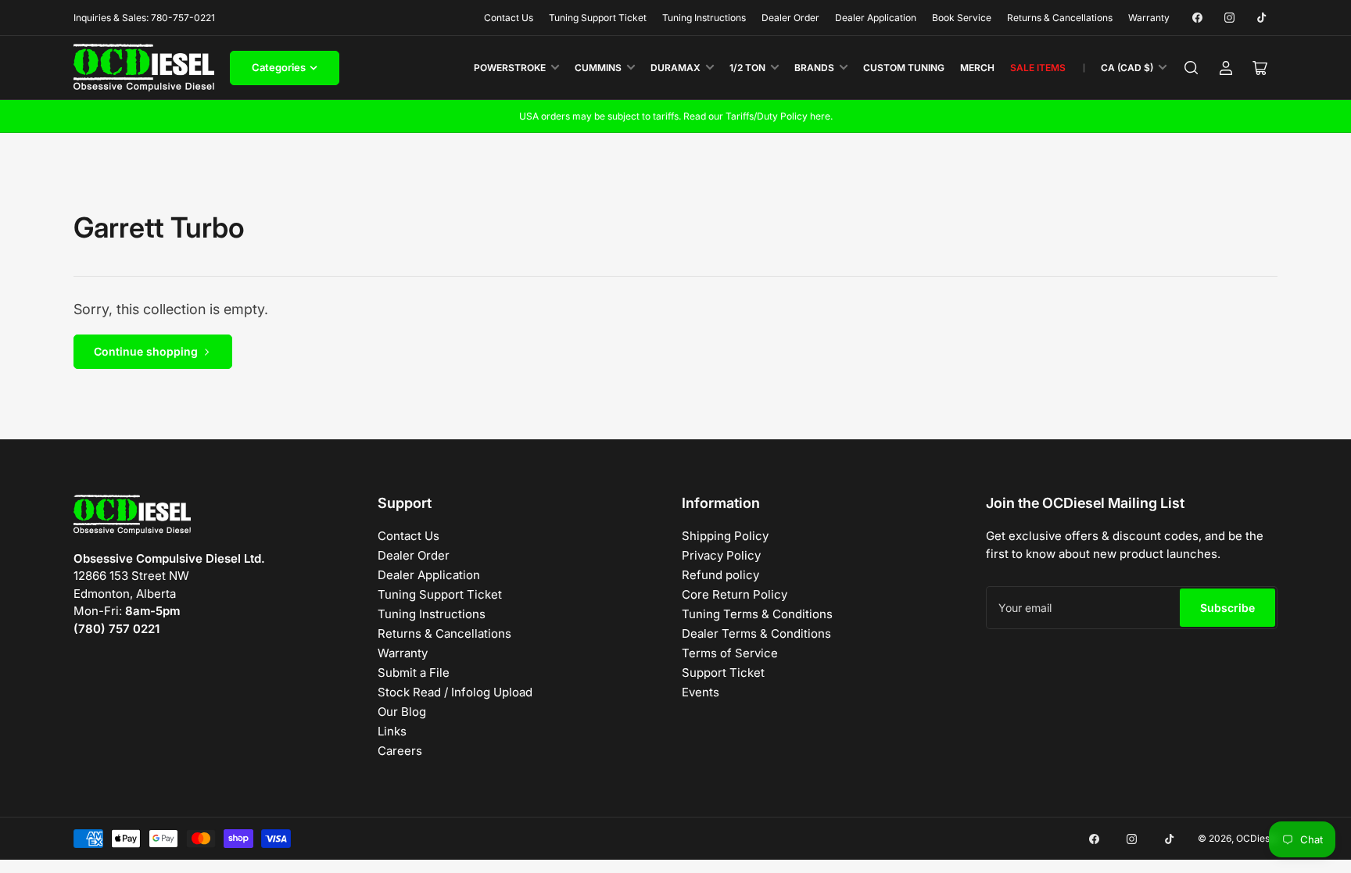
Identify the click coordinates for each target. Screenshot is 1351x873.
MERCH (977, 67)
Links (392, 731)
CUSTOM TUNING (903, 67)
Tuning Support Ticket (598, 17)
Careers (400, 750)
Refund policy (720, 574)
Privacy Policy (721, 555)
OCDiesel (1257, 838)
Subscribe (1227, 607)
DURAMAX (675, 67)
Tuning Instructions (704, 17)
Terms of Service (730, 653)
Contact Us (508, 17)
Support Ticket (723, 672)
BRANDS (814, 67)
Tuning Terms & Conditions (757, 613)
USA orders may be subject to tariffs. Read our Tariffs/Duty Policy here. (676, 116)
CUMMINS (598, 67)
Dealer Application (875, 17)
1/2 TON (747, 67)
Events (700, 692)
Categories (279, 67)
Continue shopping (146, 351)
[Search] (1191, 68)
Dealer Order (790, 17)
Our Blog (402, 711)
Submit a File (414, 672)
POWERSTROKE (510, 67)
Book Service (961, 17)
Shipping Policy (725, 535)
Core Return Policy (734, 594)
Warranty (1149, 17)
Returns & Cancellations (1060, 17)
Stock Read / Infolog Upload (455, 692)
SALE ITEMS (1038, 67)
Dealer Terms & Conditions (756, 633)
